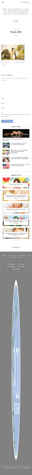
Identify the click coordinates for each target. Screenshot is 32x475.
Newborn (16, 236)
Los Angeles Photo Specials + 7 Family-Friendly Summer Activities (20, 165)
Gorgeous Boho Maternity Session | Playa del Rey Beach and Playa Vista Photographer (16, 196)
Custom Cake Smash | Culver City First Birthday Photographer (19, 144)
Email (3, 103)
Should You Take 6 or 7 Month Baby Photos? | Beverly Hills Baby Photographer (19, 151)
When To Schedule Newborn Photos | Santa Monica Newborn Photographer (20, 158)
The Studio (22, 255)
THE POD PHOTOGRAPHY (10, 467)
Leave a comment (20, 62)
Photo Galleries (13, 255)
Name (2, 98)
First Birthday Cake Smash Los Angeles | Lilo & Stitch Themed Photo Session (16, 221)
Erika (16, 35)
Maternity (16, 198)
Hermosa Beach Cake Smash (16, 184)
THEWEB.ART (26, 467)
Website (3, 108)
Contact (19, 257)
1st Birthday (16, 185)
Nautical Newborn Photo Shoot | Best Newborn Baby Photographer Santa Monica (16, 234)
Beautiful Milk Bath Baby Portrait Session (16, 209)
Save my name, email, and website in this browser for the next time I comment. (15, 115)
